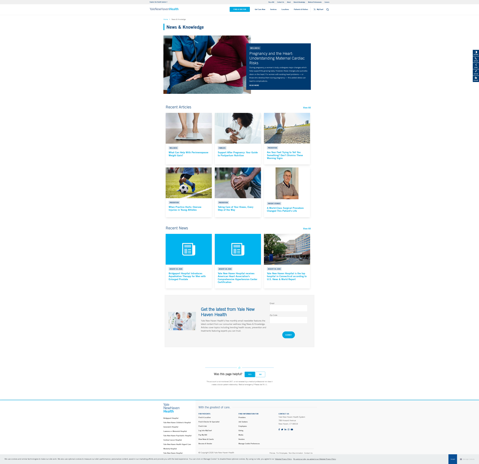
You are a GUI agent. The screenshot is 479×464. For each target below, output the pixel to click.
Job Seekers (243, 422)
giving (241, 430)
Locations (285, 9)
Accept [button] (453, 459)
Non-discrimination (296, 453)
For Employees (281, 453)
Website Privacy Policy (283, 459)
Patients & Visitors (301, 9)
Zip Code (273, 315)
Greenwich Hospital (170, 427)
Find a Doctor (239, 9)
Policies (272, 453)
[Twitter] (282, 429)
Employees (243, 426)
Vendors (242, 439)
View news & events (206, 439)
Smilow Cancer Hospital (172, 440)
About (289, 2)
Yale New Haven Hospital (172, 453)
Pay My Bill (202, 435)
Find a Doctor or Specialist (208, 422)
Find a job (202, 426)
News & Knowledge (299, 2)
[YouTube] (292, 429)
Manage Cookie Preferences (249, 443)
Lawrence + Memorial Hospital (175, 431)
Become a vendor (205, 443)
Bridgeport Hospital (170, 418)
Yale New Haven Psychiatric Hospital (177, 435)
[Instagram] (288, 429)
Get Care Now (260, 9)
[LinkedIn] (285, 429)
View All (307, 107)
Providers (242, 417)
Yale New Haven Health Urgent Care (177, 444)
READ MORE (254, 85)
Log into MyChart (205, 430)
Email (272, 303)
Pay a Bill (271, 2)
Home (165, 19)
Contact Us (280, 2)
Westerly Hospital (170, 449)
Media (241, 435)
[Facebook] (279, 429)
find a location (204, 417)
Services (273, 9)
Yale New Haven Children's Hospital (177, 422)
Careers (327, 2)
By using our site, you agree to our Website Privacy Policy (314, 459)
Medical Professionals (315, 2)
